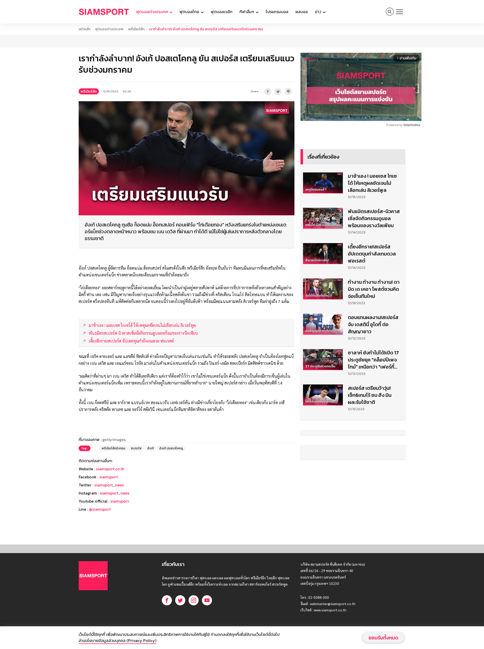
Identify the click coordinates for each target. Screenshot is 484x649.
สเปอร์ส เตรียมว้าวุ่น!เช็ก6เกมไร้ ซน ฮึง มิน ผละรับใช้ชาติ (369, 395)
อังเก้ (150, 448)
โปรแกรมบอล (277, 12)
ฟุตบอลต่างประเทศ (109, 29)
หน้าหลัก (84, 29)
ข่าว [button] (318, 12)
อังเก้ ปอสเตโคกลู (171, 448)
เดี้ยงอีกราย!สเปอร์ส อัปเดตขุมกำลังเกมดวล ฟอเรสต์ (372, 253)
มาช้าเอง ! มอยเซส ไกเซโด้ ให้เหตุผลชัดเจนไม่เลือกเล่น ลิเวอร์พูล (372, 183)
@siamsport (100, 509)
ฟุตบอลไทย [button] (189, 12)
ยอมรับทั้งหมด (383, 637)
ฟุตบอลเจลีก (221, 12)
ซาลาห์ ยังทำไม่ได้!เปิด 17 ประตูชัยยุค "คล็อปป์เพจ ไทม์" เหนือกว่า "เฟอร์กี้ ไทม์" (373, 359)
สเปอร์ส (136, 448)
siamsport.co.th (110, 469)
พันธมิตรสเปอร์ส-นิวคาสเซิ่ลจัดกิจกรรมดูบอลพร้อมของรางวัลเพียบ (374, 218)
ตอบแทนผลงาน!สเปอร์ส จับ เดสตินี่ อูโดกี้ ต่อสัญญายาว (373, 324)
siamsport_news (109, 485)
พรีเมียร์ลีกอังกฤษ (113, 448)
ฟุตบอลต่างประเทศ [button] (152, 12)
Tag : (84, 448)
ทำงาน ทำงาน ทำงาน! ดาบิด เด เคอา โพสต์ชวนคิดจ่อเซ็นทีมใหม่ (374, 289)
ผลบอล (301, 12)
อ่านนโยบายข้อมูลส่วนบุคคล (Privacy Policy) (117, 640)
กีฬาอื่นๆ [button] (247, 12)
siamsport (108, 477)
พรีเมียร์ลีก (136, 29)
